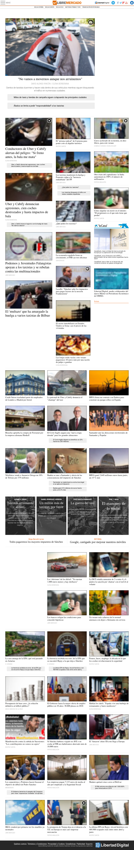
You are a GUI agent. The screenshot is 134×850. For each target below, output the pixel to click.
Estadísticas (71, 844)
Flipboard (123, 2)
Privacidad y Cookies (56, 844)
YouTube (126, 3)
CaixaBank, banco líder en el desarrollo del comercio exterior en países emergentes (108, 262)
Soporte (89, 844)
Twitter (120, 3)
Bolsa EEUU (59, 7)
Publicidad (81, 844)
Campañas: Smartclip (59, 846)
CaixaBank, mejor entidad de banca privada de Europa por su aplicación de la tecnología (110, 251)
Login (132, 3)
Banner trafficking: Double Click (45, 846)
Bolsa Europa (49, 7)
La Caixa (111, 226)
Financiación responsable (91, 7)
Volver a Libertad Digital (102, 3)
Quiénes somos (20, 844)
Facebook (117, 3)
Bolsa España (38, 7)
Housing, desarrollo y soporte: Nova (84, 846)
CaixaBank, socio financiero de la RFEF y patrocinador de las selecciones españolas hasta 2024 (111, 257)
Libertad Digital (112, 845)
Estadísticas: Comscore (69, 846)
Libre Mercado (67, 3)
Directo (113, 3)
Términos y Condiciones (37, 844)
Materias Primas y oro (73, 7)
